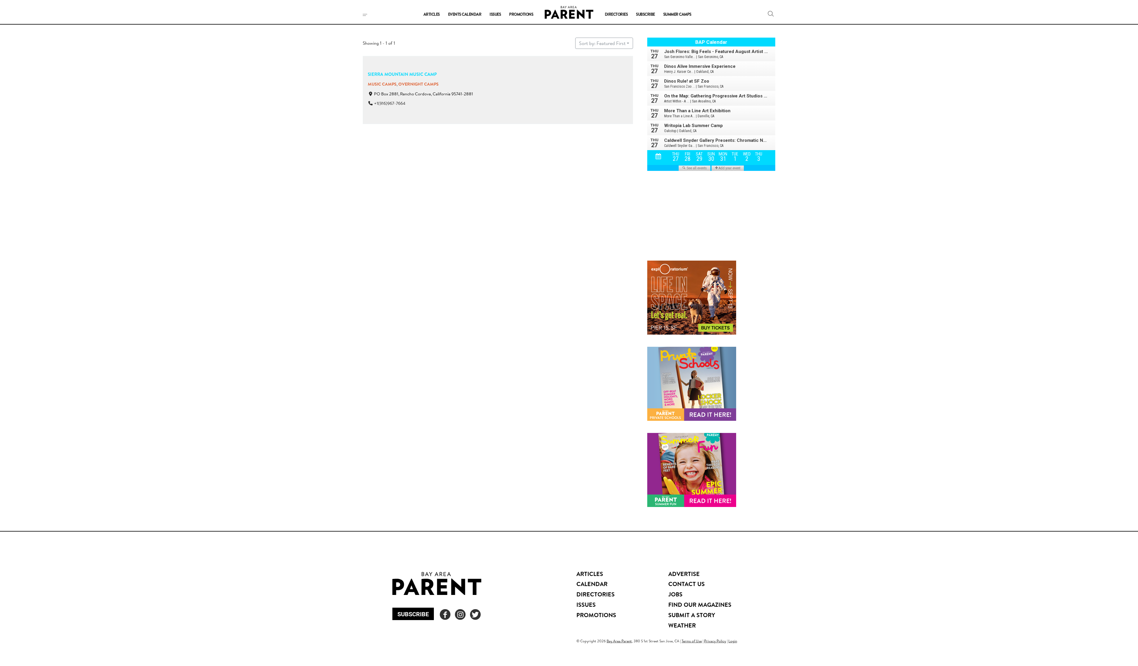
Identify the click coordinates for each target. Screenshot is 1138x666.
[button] (770, 13)
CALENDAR (592, 584)
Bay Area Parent (619, 640)
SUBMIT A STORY (691, 615)
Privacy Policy (715, 640)
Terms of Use (692, 640)
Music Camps (382, 84)
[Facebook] (445, 614)
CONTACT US (686, 584)
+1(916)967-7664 (389, 103)
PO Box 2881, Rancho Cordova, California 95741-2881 (423, 94)
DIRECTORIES (595, 594)
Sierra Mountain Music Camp (402, 74)
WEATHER (682, 625)
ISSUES (586, 605)
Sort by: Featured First (602, 43)
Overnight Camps (418, 84)
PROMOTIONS (596, 615)
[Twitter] (475, 614)
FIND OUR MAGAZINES (699, 605)
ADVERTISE (684, 574)
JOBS (675, 594)
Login (732, 640)
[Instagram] (460, 614)
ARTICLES (589, 574)
